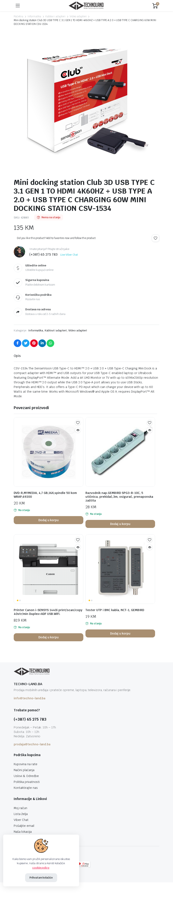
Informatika (34, 16)
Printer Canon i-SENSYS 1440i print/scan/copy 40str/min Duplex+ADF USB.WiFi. (48, 612)
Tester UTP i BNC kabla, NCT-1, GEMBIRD (114, 610)
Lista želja (21, 814)
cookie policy (41, 867)
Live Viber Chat (69, 254)
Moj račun (20, 808)
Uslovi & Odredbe (26, 776)
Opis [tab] (17, 356)
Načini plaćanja (24, 770)
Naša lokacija (23, 832)
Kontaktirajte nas (26, 788)
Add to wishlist (155, 238)
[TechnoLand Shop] (86, 5)
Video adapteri (78, 16)
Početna (18, 16)
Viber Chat (21, 820)
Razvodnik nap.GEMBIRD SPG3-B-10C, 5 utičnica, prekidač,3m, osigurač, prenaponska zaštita (119, 496)
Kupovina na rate (25, 764)
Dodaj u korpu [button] (48, 520)
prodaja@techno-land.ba (32, 744)
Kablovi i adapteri (55, 16)
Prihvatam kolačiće (41, 877)
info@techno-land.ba (29, 698)
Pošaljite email (24, 826)
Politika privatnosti (27, 782)
